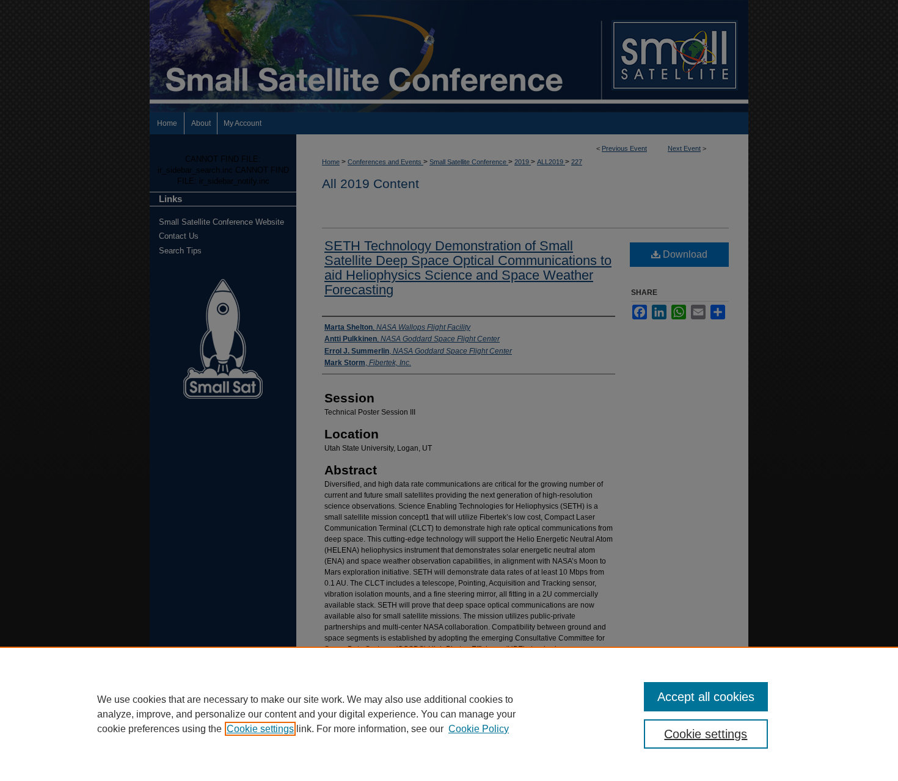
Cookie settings (260, 729)
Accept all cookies (705, 696)
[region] (449, 714)
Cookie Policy (478, 729)
